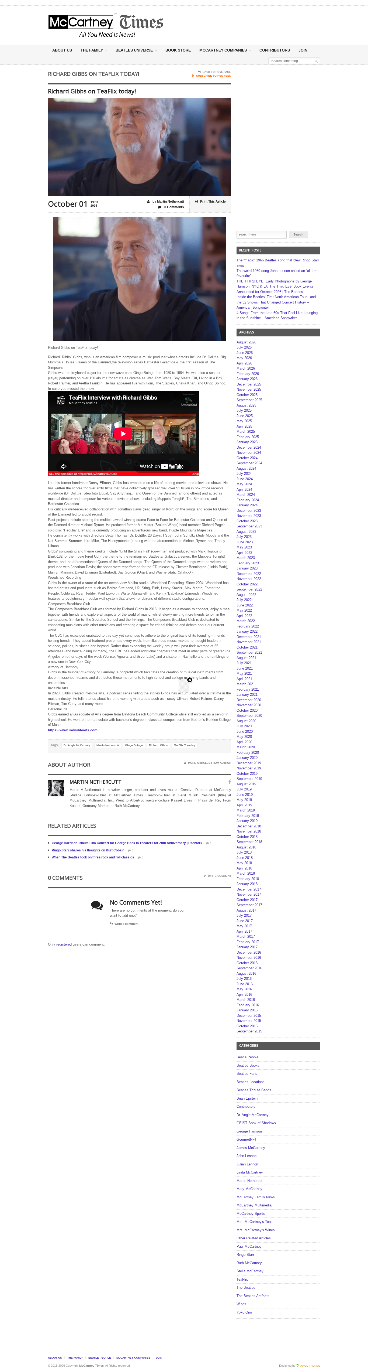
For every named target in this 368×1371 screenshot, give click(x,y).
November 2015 (249, 1021)
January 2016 (247, 1010)
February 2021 (248, 689)
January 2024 (247, 505)
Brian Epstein (247, 1098)
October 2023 (247, 521)
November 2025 (249, 389)
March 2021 (246, 684)
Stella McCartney (250, 1271)
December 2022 (249, 574)
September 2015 (249, 1031)
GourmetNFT (247, 1139)
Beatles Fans (247, 1074)
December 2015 (249, 1016)
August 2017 (246, 910)
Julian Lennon (247, 1164)
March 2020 (246, 747)
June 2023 (245, 542)
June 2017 (245, 921)
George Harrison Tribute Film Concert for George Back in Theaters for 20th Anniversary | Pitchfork (127, 843)
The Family (92, 50)
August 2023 (246, 532)
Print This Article (213, 201)
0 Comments (174, 207)
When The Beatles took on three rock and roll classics (93, 857)
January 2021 (247, 695)
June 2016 (245, 984)
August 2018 (246, 847)
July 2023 (244, 537)
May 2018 (244, 863)
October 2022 (247, 584)
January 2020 (247, 758)
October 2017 (247, 900)
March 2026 (246, 368)
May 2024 (244, 484)
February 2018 (248, 879)
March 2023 (246, 558)
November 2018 (249, 831)
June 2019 (245, 795)
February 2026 (248, 374)
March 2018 (246, 873)
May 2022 (244, 610)
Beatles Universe (134, 50)
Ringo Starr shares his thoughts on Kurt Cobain (88, 850)
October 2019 (247, 774)
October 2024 (247, 458)
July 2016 (244, 979)
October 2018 (247, 837)
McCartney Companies (133, 1357)
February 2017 (248, 942)
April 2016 (244, 995)
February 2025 (248, 437)
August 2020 (246, 721)
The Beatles (246, 1287)
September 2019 (249, 779)
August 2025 (246, 405)
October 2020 (247, 710)
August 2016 (246, 973)
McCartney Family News (256, 1197)
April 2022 (244, 616)
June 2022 (245, 605)
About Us (62, 50)
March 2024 (246, 495)
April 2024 (244, 489)
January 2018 (247, 884)
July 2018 (244, 852)
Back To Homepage (217, 71)
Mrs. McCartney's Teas (255, 1222)
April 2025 (244, 426)
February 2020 (248, 753)
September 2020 (249, 716)
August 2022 (246, 595)
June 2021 (245, 668)
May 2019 (244, 800)
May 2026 (244, 358)
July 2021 (244, 663)
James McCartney (251, 1148)
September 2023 (249, 526)
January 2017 (247, 947)
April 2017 (244, 931)
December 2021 (249, 637)
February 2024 (248, 500)
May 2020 (244, 737)
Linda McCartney (250, 1172)
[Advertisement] (237, 25)
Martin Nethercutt (107, 745)
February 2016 (248, 1005)
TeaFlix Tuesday (184, 745)
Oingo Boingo (134, 745)
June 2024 (245, 479)
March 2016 (246, 1000)
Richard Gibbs (158, 745)
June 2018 (245, 858)
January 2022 (247, 631)
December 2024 (249, 447)
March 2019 (246, 810)
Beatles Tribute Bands (254, 1090)
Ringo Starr (245, 1255)
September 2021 (249, 652)
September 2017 (249, 905)
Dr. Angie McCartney (77, 745)
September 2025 (249, 400)
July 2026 (244, 347)
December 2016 (249, 952)
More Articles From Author (209, 762)
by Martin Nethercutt (168, 201)
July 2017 (244, 915)
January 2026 (247, 379)
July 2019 (244, 789)
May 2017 (244, 926)
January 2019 (247, 821)
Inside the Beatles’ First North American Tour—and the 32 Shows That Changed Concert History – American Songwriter (276, 302)
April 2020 (244, 742)
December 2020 (249, 700)
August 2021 (246, 658)
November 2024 (249, 453)
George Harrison (249, 1131)
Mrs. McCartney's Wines (256, 1230)
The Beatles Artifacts (253, 1296)
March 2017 (246, 937)
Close (190, 680)
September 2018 (249, 842)
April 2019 (244, 805)
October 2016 (247, 963)
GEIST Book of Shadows (256, 1123)
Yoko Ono (244, 1312)
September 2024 (249, 463)
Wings (241, 1304)
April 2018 (244, 868)
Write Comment (219, 875)
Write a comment (126, 923)
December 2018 (249, 826)
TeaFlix (242, 1279)
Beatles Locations (251, 1082)
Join (302, 50)
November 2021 (249, 642)
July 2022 (244, 600)
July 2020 (244, 726)
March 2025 (246, 431)
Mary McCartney (249, 1189)
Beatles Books (248, 1065)
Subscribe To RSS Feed (213, 75)
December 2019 (249, 763)
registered (64, 944)
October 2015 (247, 1026)
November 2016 (249, 958)
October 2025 (247, 395)
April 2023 (244, 553)
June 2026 (245, 353)
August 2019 (246, 784)
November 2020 (249, 705)
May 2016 (244, 989)
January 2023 (247, 568)
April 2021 (244, 679)
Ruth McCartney (249, 1263)
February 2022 (248, 626)
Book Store (178, 50)
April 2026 (244, 363)
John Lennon (246, 1156)
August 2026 (246, 342)
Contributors (274, 50)
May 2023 (244, 547)
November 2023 (249, 516)
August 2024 (246, 468)
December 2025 (249, 384)
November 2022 (249, 579)
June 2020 (245, 731)
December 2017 (249, 889)
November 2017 (249, 894)
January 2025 (247, 442)
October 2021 (247, 647)
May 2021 (244, 673)
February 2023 (248, 563)
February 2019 (248, 816)
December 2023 (249, 511)
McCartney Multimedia (254, 1205)
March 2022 (246, 621)
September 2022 (249, 589)
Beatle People (247, 1057)
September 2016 (249, 968)
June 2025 (245, 416)
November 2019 (249, 768)
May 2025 (244, 421)
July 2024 (244, 474)
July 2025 (244, 410)
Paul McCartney (249, 1246)
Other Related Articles (254, 1238)
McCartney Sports (251, 1214)
